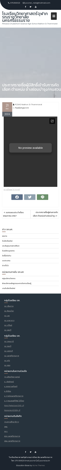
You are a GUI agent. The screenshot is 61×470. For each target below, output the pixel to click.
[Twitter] (30, 7)
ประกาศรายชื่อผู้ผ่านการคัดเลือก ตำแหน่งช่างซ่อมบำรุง (45, 214)
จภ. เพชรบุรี (8, 351)
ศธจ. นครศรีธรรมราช (12, 436)
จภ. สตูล (7, 365)
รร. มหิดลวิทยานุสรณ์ (12, 377)
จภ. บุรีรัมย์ (8, 325)
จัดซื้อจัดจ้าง (6, 255)
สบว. (6, 431)
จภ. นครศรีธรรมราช (11, 356)
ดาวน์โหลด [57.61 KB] (12, 189)
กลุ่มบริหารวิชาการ (8, 278)
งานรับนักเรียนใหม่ (8, 288)
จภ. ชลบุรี (7, 346)
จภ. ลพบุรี (7, 330)
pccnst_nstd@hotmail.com (37, 3)
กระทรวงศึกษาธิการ (11, 422)
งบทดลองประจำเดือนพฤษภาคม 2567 (13, 214)
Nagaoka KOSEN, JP (12, 410)
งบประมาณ (6, 260)
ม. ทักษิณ (7, 391)
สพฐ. (6, 426)
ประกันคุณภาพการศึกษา (10, 246)
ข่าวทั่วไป (5, 265)
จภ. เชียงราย (8, 306)
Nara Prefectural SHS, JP (14, 405)
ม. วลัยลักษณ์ (9, 381)
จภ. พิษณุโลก (9, 311)
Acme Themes (38, 465)
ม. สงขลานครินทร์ (10, 386)
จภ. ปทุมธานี (9, 341)
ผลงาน (4, 236)
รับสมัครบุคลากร (22, 108)
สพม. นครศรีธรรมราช (12, 441)
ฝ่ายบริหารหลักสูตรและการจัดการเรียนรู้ (16, 283)
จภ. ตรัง (7, 360)
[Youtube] (35, 7)
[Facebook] (25, 7)
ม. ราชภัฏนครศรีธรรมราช (13, 396)
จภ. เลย (7, 316)
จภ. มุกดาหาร (9, 320)
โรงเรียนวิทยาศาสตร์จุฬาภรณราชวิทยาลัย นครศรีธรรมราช (25, 16)
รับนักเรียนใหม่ (7, 241)
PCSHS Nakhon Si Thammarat (28, 104)
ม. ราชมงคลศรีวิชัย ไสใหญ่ (14, 401)
